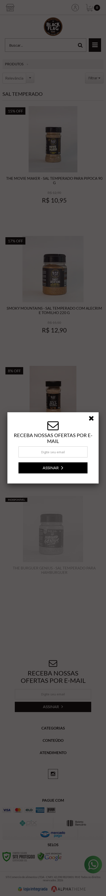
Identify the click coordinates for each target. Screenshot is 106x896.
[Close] (92, 419)
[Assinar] (53, 467)
